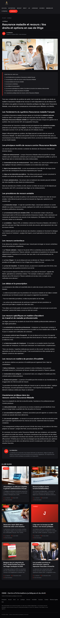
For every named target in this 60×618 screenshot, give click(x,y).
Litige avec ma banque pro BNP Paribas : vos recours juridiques (43, 525)
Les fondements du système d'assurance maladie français (20, 77)
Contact (13, 11)
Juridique (35, 8)
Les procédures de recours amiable (15, 81)
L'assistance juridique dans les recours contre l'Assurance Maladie (22, 93)
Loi (29, 8)
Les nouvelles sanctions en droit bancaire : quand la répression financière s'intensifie (43, 564)
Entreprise (11, 8)
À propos (4, 11)
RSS (3, 602)
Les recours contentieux (12, 84)
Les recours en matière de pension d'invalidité (17, 90)
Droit (25, 8)
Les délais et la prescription (13, 86)
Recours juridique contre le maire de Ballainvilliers (41, 487)
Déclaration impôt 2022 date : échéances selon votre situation (14, 525)
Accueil (4, 8)
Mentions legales (54, 599)
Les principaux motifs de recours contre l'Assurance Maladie (21, 79)
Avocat (19, 8)
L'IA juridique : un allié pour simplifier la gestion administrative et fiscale (15, 487)
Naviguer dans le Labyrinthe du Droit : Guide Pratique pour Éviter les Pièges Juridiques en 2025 (14, 564)
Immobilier (49, 8)
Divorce (42, 8)
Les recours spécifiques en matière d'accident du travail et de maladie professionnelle (27, 88)
